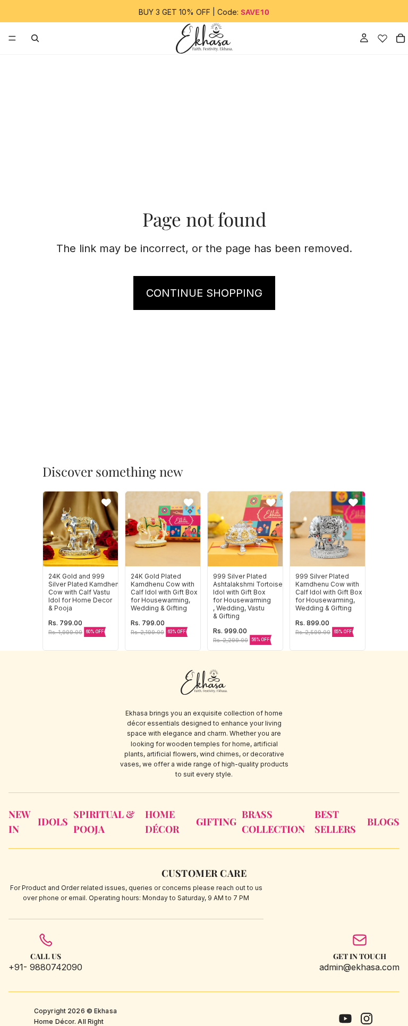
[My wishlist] (382, 38)
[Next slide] (106, 528)
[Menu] (12, 38)
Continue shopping (204, 293)
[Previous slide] (54, 528)
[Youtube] (345, 1018)
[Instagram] (366, 1018)
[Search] (35, 38)
